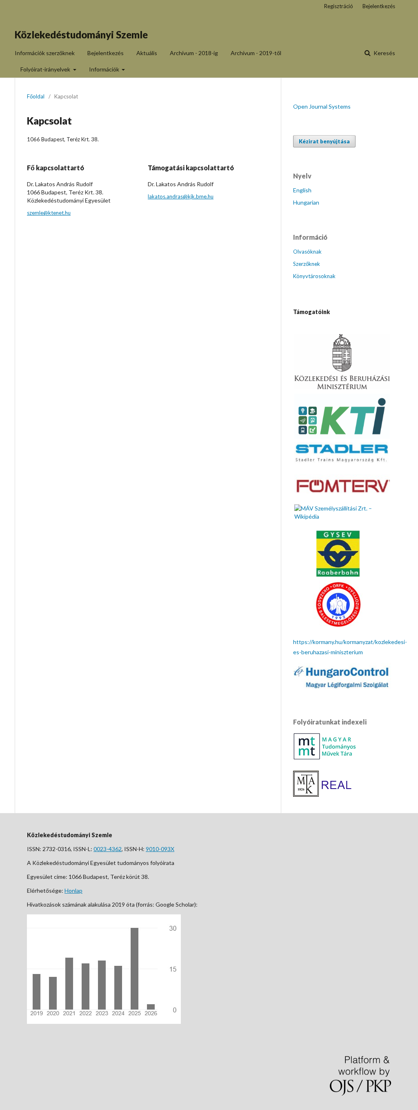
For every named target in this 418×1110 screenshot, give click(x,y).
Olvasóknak (307, 251)
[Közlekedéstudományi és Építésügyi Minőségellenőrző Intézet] (342, 436)
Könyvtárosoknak (314, 276)
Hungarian (306, 202)
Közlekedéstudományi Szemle (81, 34)
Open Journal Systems (322, 106)
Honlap (73, 890)
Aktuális (146, 52)
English (302, 190)
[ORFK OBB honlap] (338, 625)
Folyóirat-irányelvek (45, 69)
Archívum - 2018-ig (194, 52)
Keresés (383, 52)
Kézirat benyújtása (324, 141)
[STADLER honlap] (342, 462)
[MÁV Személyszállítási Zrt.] (342, 516)
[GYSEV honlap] (338, 574)
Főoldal (35, 96)
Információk (104, 69)
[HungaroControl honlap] (342, 687)
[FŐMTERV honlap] (342, 498)
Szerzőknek (306, 264)
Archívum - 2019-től (256, 52)
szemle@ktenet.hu (49, 213)
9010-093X (160, 848)
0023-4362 (107, 848)
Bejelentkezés (105, 52)
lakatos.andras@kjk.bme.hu (180, 196)
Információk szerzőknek (45, 52)
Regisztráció (338, 6)
